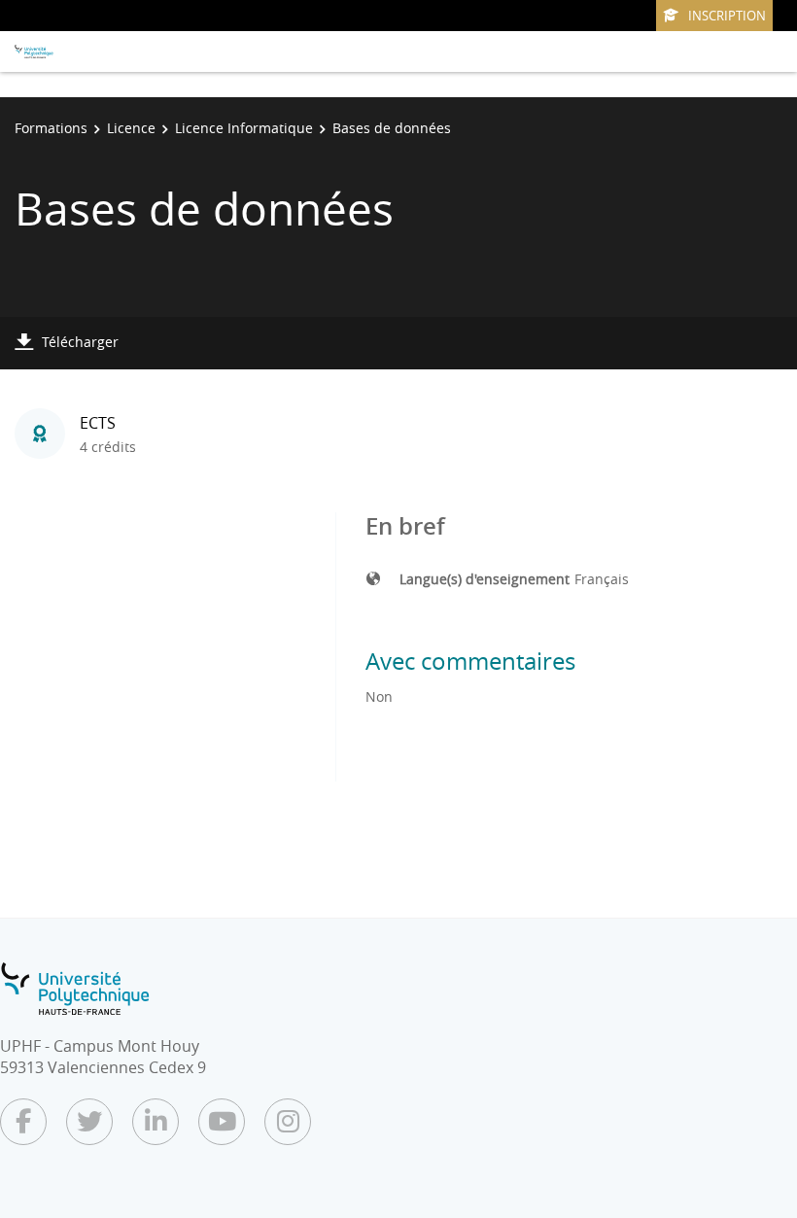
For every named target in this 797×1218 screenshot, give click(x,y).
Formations (51, 128)
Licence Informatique (244, 128)
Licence (131, 128)
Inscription (727, 15)
